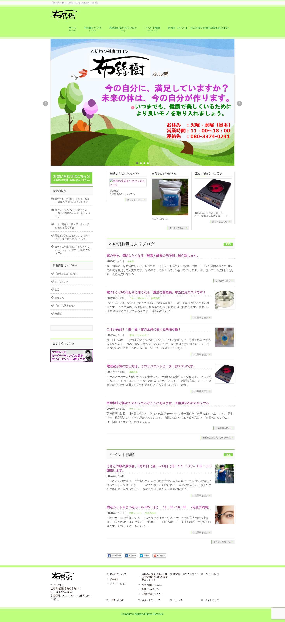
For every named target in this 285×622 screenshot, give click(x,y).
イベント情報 (212, 574)
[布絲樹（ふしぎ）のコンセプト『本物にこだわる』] (64, 17)
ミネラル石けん (160, 219)
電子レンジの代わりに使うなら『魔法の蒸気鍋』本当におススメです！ (156, 292)
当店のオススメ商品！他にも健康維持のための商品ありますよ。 (154, 577)
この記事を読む (223, 280)
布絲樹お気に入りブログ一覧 (217, 437)
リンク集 (178, 600)
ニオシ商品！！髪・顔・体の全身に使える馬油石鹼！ (144, 329)
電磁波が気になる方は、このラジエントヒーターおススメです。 (152, 366)
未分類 (131, 261)
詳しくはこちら (134, 199)
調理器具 (155, 298)
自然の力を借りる (164, 173)
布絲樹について (118, 574)
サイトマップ (212, 600)
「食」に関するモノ (138, 298)
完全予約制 (150, 513)
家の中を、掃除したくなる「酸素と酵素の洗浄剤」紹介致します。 (153, 255)
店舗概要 (114, 579)
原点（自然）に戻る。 (152, 584)
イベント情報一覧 (222, 542)
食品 (57, 289)
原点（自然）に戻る (209, 173)
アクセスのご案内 (118, 584)
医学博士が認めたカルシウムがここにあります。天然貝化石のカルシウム (158, 403)
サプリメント (135, 409)
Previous (45, 103)
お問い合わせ (117, 600)
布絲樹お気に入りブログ (186, 574)
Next (240, 103)
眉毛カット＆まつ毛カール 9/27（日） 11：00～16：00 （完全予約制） (159, 507)
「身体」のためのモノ (138, 335)
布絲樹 (138, 614)
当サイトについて (151, 600)
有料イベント (135, 513)
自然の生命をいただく (124, 173)
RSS (228, 244)
